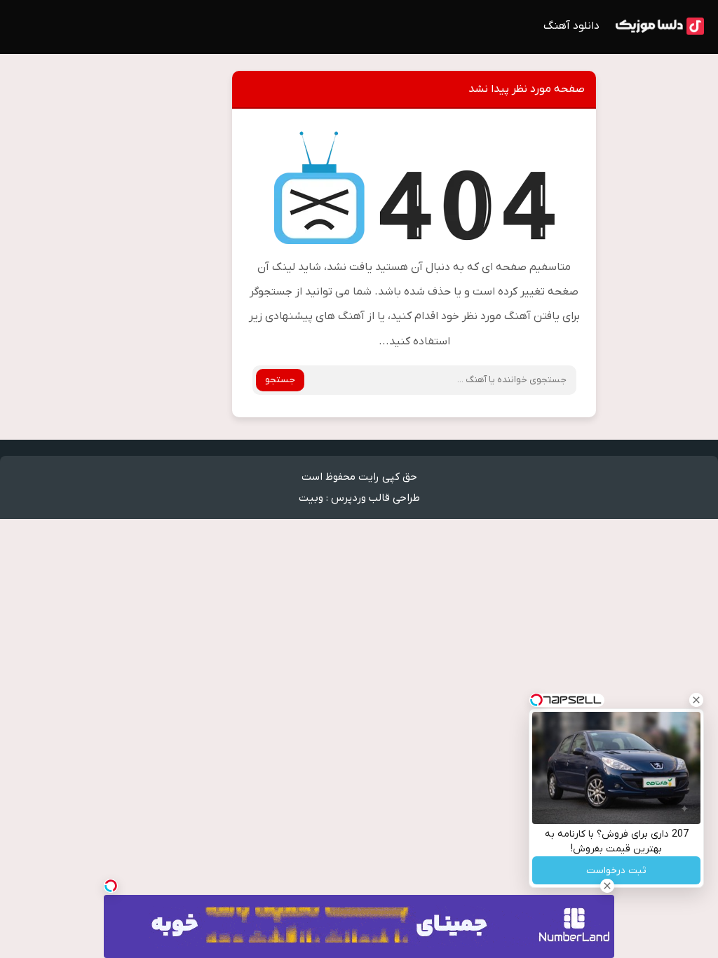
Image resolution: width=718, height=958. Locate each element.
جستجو (280, 380)
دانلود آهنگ (571, 26)
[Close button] (696, 700)
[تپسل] (111, 886)
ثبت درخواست (616, 870)
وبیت (311, 498)
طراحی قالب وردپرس (375, 498)
